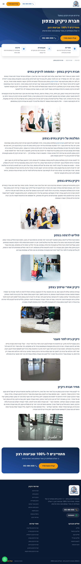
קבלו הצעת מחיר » (7, 561)
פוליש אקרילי (75, 538)
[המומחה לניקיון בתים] (76, 4)
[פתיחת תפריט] (4, 4)
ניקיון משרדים (35, 501)
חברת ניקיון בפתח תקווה (32, 551)
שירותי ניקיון (35, 517)
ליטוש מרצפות (75, 541)
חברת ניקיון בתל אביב (33, 528)
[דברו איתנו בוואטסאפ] (5, 559)
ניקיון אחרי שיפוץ (34, 504)
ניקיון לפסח (35, 511)
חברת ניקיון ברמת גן (33, 548)
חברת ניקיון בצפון (34, 541)
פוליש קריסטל (75, 531)
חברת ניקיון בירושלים (33, 535)
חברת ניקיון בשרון (34, 538)
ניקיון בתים (35, 494)
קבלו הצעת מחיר (13, 4)
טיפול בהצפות (35, 514)
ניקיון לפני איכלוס (33, 507)
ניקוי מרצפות (75, 545)
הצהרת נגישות (18, 561)
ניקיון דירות (35, 497)
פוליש (77, 528)
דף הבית (77, 60)
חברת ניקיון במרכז (33, 531)
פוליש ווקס (76, 535)
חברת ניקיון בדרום (33, 545)
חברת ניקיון (69, 60)
